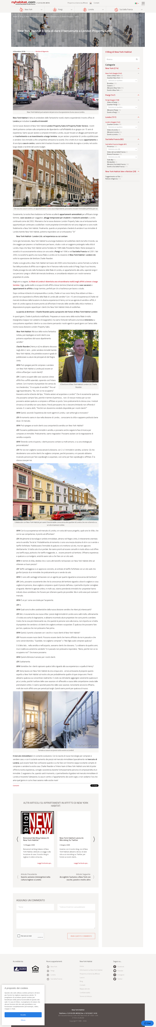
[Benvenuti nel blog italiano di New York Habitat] (37, 822)
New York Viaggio (111, 73)
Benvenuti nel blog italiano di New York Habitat (36, 839)
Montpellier (111, 162)
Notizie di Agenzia (42, 51)
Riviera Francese (113, 154)
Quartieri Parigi (112, 104)
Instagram (121, 975)
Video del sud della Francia (116, 152)
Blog (21, 16)
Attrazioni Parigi (112, 110)
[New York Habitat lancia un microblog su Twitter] (73, 822)
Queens (110, 85)
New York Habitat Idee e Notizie (118, 171)
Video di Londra (112, 130)
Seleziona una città (114, 149)
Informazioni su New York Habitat (91, 970)
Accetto (23, 1015)
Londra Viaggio (110, 122)
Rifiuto (23, 1020)
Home (15, 16)
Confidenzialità (85, 992)
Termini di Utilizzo (86, 996)
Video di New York (113, 75)
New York (28, 9)
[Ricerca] (137, 59)
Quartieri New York (113, 78)
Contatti (96, 3)
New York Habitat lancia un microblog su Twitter (71, 839)
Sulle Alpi (110, 159)
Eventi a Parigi (112, 112)
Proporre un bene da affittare (78, 3)
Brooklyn (110, 83)
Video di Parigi (112, 102)
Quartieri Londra (112, 124)
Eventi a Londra (112, 134)
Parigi (60, 9)
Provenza (110, 146)
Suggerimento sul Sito (112, 176)
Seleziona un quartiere (115, 80)
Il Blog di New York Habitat (118, 52)
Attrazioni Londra (113, 132)
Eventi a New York (113, 90)
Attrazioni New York (113, 88)
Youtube (120, 970)
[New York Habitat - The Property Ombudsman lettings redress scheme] (20, 971)
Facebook (121, 966)
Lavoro (82, 977)
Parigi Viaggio (110, 100)
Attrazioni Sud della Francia (116, 164)
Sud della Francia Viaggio (114, 144)
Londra (91, 9)
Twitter (120, 979)
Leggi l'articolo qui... (44, 863)
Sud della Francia (126, 9)
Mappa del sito (85, 989)
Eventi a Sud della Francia (115, 166)
